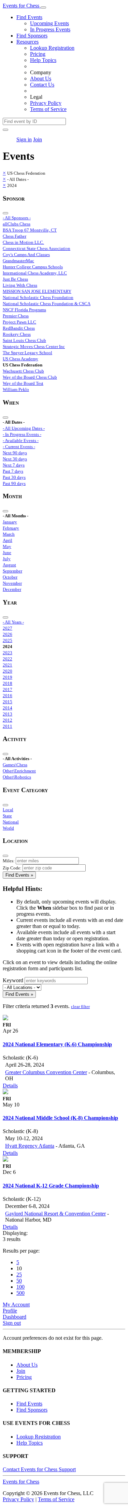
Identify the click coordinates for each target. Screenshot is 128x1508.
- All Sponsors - (17, 217)
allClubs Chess (16, 223)
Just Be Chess (15, 279)
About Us (40, 78)
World (8, 828)
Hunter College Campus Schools (33, 266)
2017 (7, 689)
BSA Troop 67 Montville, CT (30, 230)
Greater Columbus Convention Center (46, 1072)
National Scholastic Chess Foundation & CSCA (46, 303)
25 (19, 1274)
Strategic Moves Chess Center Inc (34, 346)
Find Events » (19, 875)
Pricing (37, 54)
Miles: (9, 860)
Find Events (29, 17)
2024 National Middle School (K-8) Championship (60, 1118)
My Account (16, 1304)
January (10, 521)
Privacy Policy (45, 103)
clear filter (80, 1006)
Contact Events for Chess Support (39, 1469)
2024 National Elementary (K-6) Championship (57, 1044)
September (12, 571)
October (10, 577)
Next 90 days (15, 452)
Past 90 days (14, 483)
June (7, 552)
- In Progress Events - (22, 434)
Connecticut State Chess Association (36, 248)
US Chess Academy (20, 358)
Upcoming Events (49, 23)
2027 (7, 628)
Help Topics (43, 60)
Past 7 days (13, 471)
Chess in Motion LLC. (23, 242)
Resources (27, 42)
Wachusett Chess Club (23, 371)
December (12, 589)
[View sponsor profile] (5, 1018)
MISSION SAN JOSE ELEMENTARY (37, 291)
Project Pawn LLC (19, 322)
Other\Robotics (17, 777)
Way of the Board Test (23, 383)
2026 (7, 634)
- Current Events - (19, 446)
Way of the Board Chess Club (30, 377)
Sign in (24, 139)
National (11, 821)
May (7, 546)
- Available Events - (21, 440)
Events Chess (21, 1482)
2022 (7, 658)
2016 (7, 695)
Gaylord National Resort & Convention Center (55, 1213)
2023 (7, 652)
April (7, 540)
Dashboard (14, 1317)
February (11, 528)
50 (19, 1281)
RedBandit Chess (19, 328)
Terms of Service (48, 109)
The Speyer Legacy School (27, 352)
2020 (7, 671)
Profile (10, 1311)
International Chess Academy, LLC (35, 273)
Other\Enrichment (19, 770)
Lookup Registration (52, 48)
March (9, 534)
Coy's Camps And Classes (26, 254)
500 (20, 1293)
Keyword (13, 980)
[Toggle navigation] (43, 7)
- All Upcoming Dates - (24, 428)
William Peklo (16, 389)
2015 (7, 701)
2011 (7, 726)
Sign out (12, 1323)
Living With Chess (20, 285)
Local (8, 809)
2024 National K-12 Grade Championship (51, 1186)
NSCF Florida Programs (24, 309)
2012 (7, 720)
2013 (7, 714)
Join (37, 139)
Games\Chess (15, 764)
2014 (7, 707)
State (7, 815)
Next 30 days (15, 458)
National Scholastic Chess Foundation (38, 297)
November (12, 583)
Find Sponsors (31, 35)
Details (10, 1085)
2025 (7, 640)
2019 (7, 677)
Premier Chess (16, 315)
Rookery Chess (17, 334)
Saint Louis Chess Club (24, 340)
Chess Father (14, 236)
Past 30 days (14, 477)
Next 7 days (14, 465)
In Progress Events (50, 29)
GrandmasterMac (18, 260)
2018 (7, 683)
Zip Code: (12, 867)
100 (20, 1287)
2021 (7, 664)
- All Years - (13, 622)
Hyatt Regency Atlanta (29, 1146)
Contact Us (42, 85)
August (9, 564)
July (7, 558)
